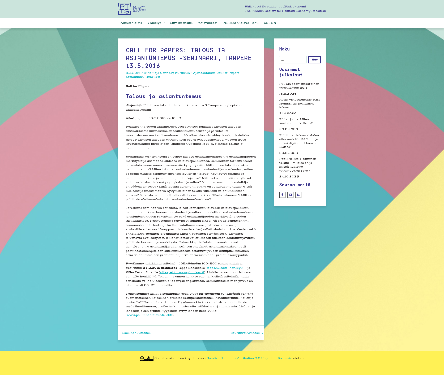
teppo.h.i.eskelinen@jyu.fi (226, 268)
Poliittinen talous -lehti (241, 23)
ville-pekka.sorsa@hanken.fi (182, 272)
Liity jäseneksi (181, 23)
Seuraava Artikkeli (246, 333)
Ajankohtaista (131, 23)
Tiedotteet (152, 77)
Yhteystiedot (207, 23)
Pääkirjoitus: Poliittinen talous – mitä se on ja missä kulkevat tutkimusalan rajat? (297, 164)
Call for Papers (228, 73)
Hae (314, 60)
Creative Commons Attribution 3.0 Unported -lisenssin (249, 358)
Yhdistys (154, 23)
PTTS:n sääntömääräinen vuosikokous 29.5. (299, 86)
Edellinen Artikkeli (134, 333)
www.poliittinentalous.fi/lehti (149, 315)
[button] (163, 23)
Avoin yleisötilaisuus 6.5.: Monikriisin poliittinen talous (299, 103)
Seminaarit (134, 77)
